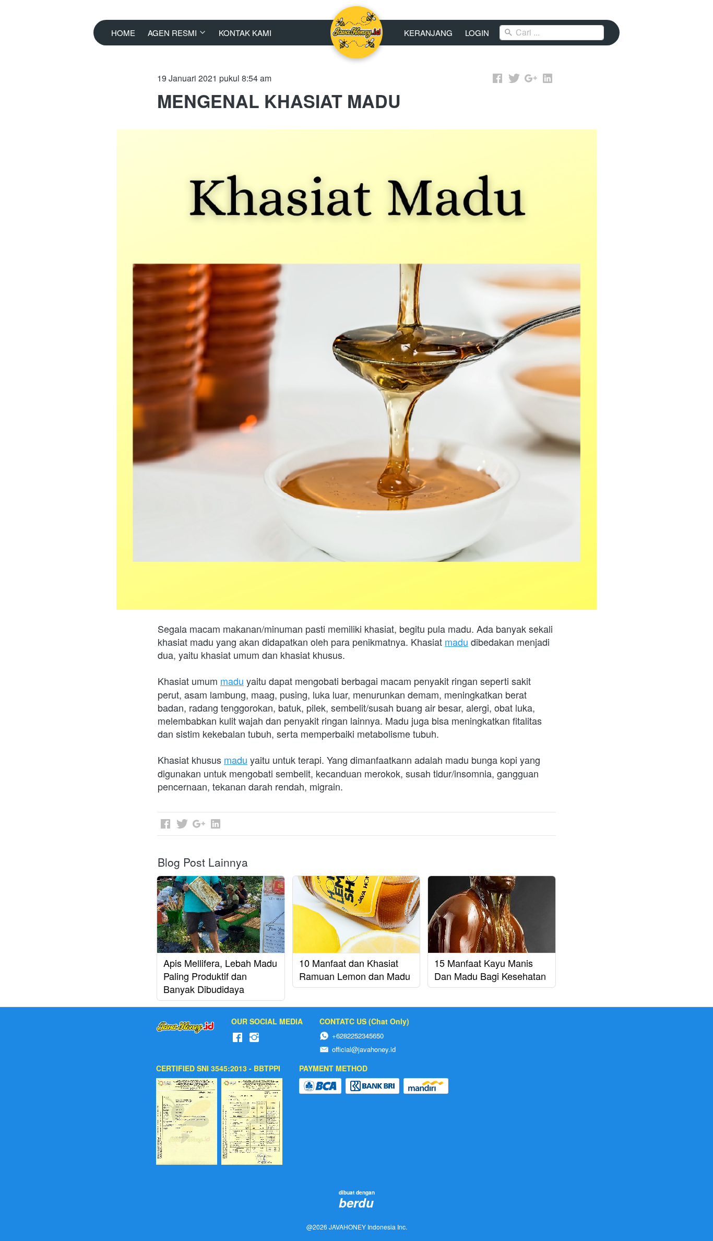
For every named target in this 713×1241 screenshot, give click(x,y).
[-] (237, 1037)
